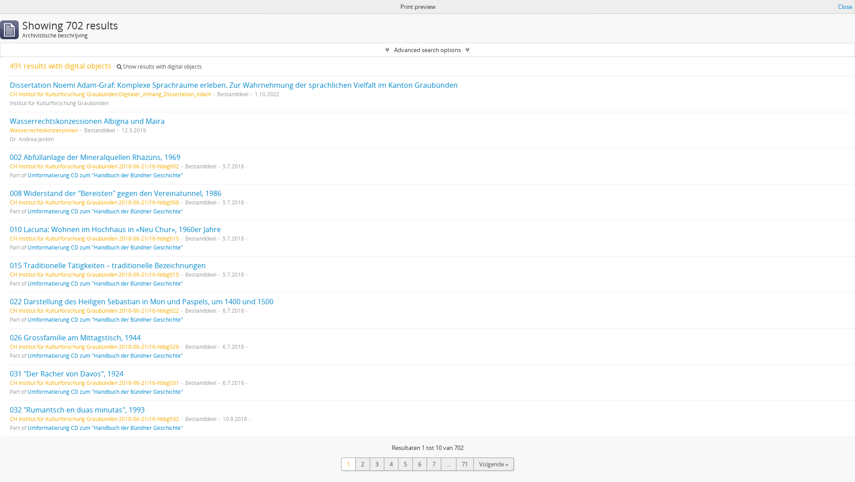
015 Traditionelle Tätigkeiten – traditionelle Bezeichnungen (108, 265)
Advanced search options (427, 50)
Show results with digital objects (162, 66)
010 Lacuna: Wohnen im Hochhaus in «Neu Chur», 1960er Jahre (115, 229)
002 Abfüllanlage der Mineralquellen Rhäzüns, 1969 (95, 157)
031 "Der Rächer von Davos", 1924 (66, 374)
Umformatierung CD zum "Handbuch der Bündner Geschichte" (105, 175)
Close (845, 7)
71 (465, 464)
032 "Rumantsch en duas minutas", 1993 (77, 410)
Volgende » (493, 464)
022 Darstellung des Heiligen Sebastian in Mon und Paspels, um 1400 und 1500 (141, 301)
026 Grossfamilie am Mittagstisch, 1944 (75, 338)
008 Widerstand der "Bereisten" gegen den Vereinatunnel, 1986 (115, 193)
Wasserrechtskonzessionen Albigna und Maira (87, 121)
